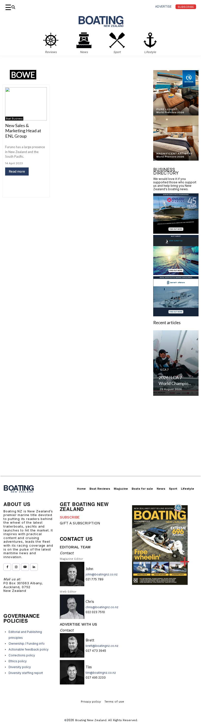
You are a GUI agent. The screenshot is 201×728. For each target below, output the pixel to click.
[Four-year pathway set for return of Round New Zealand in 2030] (176, 363)
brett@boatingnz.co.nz (102, 646)
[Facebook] (7, 567)
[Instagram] (16, 567)
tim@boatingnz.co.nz (101, 672)
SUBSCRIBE (70, 517)
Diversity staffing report (26, 673)
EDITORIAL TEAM (75, 547)
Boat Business (14, 118)
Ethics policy (18, 661)
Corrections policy (22, 655)
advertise (163, 6)
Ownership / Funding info (27, 643)
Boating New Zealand (90, 720)
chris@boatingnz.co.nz (102, 607)
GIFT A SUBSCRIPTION (80, 523)
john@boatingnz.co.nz (102, 574)
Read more (17, 171)
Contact (67, 553)
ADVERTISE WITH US (78, 624)
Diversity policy (20, 667)
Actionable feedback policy (29, 649)
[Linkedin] (34, 567)
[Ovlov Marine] (176, 232)
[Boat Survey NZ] (176, 273)
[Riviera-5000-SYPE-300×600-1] (176, 159)
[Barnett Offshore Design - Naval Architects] (176, 314)
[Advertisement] (100, 442)
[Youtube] (25, 567)
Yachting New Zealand (171, 367)
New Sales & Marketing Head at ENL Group (23, 131)
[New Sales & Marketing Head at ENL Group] (26, 104)
